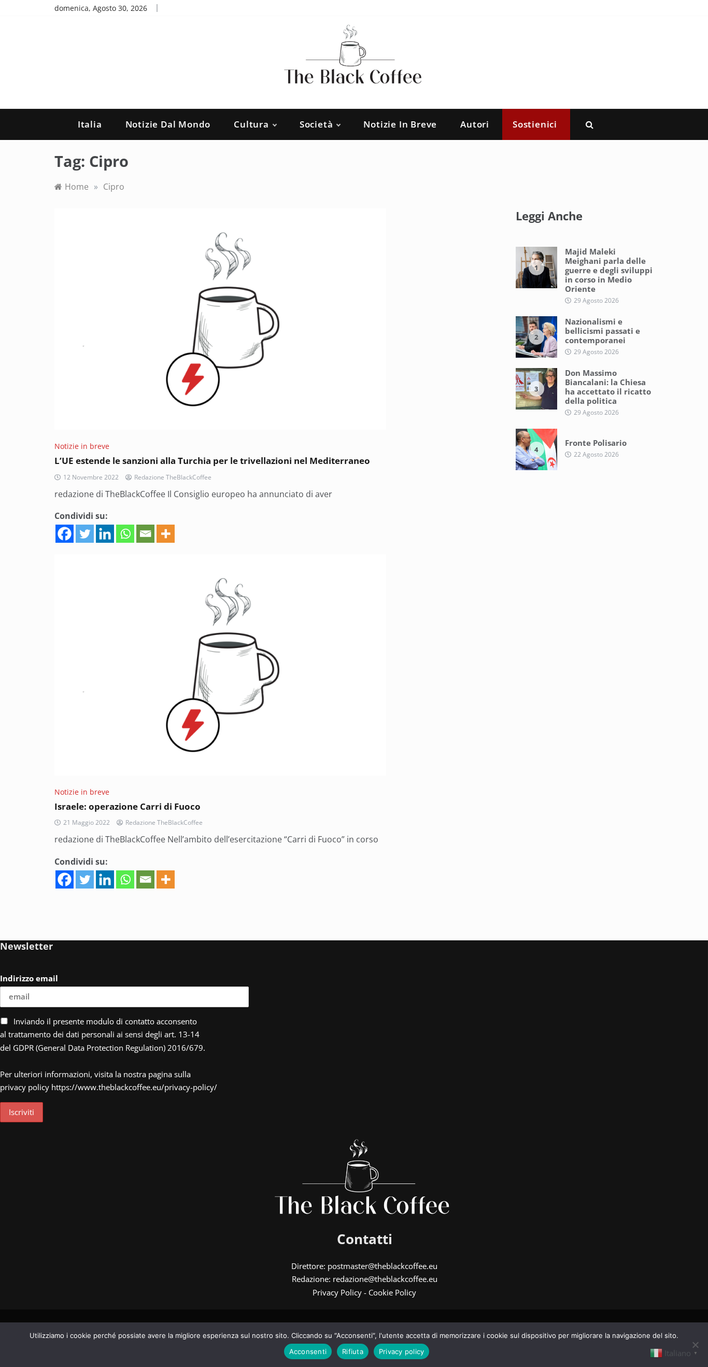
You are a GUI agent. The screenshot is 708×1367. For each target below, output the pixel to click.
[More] (166, 534)
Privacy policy (401, 1351)
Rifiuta (352, 1351)
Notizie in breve (400, 124)
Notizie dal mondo (168, 124)
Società (316, 124)
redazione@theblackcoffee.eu (385, 1279)
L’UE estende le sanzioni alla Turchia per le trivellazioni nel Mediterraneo (212, 461)
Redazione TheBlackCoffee (172, 477)
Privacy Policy (337, 1292)
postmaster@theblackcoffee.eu (382, 1266)
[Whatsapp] (125, 534)
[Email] (145, 534)
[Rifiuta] (695, 1345)
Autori (474, 124)
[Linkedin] (105, 534)
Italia (90, 124)
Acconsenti (308, 1351)
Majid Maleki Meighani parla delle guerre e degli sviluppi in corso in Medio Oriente (609, 270)
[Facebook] (64, 534)
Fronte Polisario (596, 443)
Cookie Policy (392, 1292)
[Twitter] (85, 534)
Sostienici (535, 124)
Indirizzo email (29, 978)
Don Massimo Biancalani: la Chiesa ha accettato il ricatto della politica (608, 387)
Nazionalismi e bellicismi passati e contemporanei (602, 330)
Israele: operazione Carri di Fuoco (127, 806)
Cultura (251, 124)
